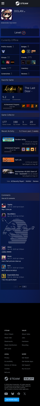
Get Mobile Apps (11, 399)
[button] (20, 32)
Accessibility (8, 361)
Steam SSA (8, 338)
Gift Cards (7, 349)
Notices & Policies (10, 365)
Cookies (7, 369)
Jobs (23, 338)
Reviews (35, 181)
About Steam (8, 334)
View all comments (8, 198)
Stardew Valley (20, 139)
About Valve (26, 334)
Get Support (26, 365)
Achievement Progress (11, 104)
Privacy (6, 358)
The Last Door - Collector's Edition (31, 92)
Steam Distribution (10, 345)
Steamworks (8, 341)
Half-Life (18, 160)
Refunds (7, 372)
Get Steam (25, 358)
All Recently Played (17, 181)
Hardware (25, 341)
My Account (26, 369)
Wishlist (28, 181)
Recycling (25, 345)
